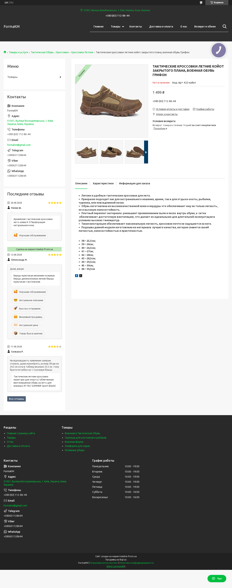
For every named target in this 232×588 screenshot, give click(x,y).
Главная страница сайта (21, 433)
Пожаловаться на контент (104, 563)
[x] (80, 276)
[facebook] (76, 276)
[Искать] (223, 26)
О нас (183, 26)
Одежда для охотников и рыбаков (85, 437)
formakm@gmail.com (19, 144)
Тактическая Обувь (42, 52)
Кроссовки (62, 52)
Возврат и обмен (205, 26)
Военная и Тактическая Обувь (82, 433)
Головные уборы (74, 450)
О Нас (10, 441)
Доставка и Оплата (18, 446)
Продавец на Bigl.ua (116, 559)
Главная (98, 26)
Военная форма (74, 441)
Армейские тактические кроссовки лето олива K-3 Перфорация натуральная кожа (33, 222)
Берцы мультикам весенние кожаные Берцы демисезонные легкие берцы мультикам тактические (34, 278)
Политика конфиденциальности (137, 563)
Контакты (135, 26)
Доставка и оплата (161, 26)
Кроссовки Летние (82, 52)
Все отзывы (16, 399)
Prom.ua (132, 556)
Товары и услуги (18, 52)
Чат (219, 578)
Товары (115, 26)
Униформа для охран (77, 446)
